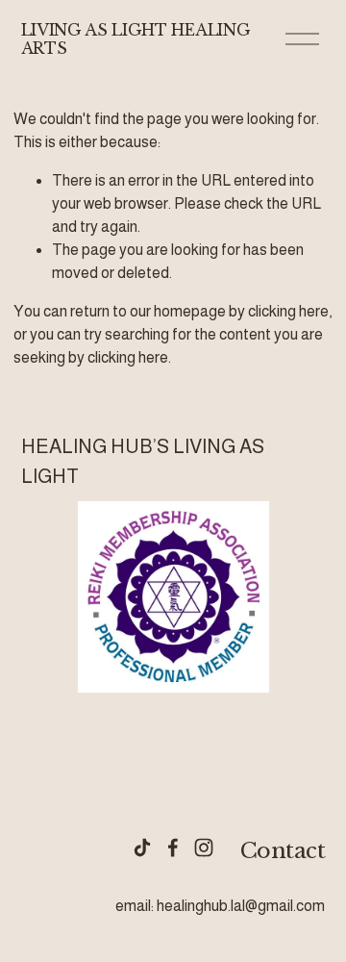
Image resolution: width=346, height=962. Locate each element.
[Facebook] (173, 847)
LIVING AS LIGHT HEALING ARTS (136, 39)
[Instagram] (203, 847)
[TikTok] (142, 847)
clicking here (288, 311)
